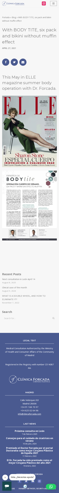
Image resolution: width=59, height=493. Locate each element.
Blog (14, 17)
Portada (6, 17)
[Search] (53, 318)
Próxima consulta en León (29, 431)
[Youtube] (33, 481)
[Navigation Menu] (53, 3)
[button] (51, 487)
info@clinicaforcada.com (29, 413)
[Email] (22, 62)
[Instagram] (44, 3)
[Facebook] (5, 62)
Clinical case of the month (14, 287)
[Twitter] (14, 62)
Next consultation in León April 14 (18, 279)
